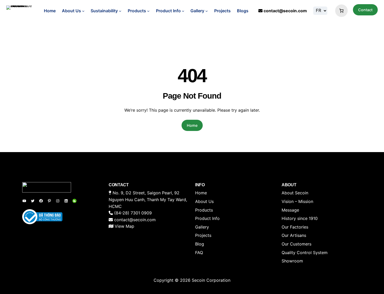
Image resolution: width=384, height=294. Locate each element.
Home (50, 10)
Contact (365, 10)
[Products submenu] (148, 11)
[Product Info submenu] (183, 11)
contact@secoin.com (285, 10)
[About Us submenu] (83, 11)
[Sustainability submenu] (120, 11)
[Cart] (340, 10)
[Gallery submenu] (206, 11)
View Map (124, 226)
